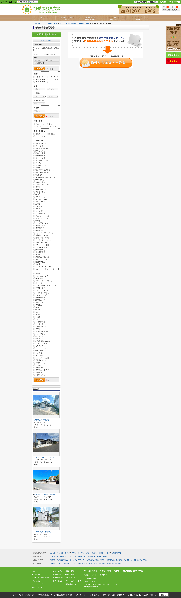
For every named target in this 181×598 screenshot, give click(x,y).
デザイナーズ (41, 156)
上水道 (38, 204)
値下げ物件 (40, 63)
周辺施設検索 (58, 578)
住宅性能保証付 (42, 173)
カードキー (40, 326)
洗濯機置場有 (41, 226)
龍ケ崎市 (81, 553)
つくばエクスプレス (77, 560)
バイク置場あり (42, 223)
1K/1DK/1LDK (54, 77)
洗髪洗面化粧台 (42, 257)
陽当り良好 (40, 151)
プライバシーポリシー (41, 578)
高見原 (52, 556)
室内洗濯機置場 (42, 331)
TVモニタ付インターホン (45, 285)
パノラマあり (40, 136)
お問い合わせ (58, 581)
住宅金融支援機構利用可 (45, 177)
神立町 (99, 556)
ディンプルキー (42, 290)
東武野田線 (128, 560)
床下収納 (39, 355)
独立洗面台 (40, 351)
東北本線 (143, 560)
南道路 (38, 317)
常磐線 (52, 560)
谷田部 (62, 556)
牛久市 (73, 553)
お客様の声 (57, 574)
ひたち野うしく (67, 563)
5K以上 (51, 82)
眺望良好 (39, 175)
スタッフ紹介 (58, 571)
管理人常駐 (40, 168)
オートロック (41, 283)
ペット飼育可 (41, 146)
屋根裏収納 (40, 360)
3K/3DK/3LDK (54, 79)
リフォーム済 (41, 158)
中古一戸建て (71, 574)
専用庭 (38, 194)
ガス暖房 (39, 353)
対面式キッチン (42, 238)
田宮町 (68, 556)
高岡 (74, 556)
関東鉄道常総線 (62, 560)
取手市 (67, 553)
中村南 (92, 556)
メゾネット (40, 192)
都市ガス (39, 339)
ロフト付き (40, 334)
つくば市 (60, 553)
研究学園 (102, 563)
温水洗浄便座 (41, 252)
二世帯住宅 (40, 324)
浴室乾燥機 (40, 250)
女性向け (39, 180)
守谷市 (88, 553)
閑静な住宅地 (41, 153)
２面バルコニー (42, 216)
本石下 (86, 556)
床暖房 (38, 264)
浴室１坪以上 (41, 262)
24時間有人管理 (42, 293)
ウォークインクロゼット (45, 267)
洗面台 (38, 255)
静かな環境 (40, 189)
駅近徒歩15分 (71, 584)
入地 (108, 563)
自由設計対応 (41, 322)
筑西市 (94, 553)
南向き (38, 312)
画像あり (38, 134)
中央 (105, 556)
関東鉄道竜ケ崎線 (92, 560)
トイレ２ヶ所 (41, 259)
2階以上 (39, 302)
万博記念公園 (116, 563)
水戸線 (102, 560)
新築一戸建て (71, 571)
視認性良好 (40, 375)
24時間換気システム (43, 341)
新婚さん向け (41, 182)
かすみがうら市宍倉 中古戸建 (44, 494)
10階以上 (39, 305)
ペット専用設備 (42, 148)
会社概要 (36, 574)
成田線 (136, 560)
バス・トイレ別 (42, 245)
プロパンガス (41, 201)
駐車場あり (40, 300)
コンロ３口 (40, 348)
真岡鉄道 (119, 560)
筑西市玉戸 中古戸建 (41, 420)
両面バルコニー (42, 218)
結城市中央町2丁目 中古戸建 (44, 457)
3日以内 (38, 126)
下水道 (38, 206)
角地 (38, 365)
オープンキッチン (42, 242)
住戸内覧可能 (41, 298)
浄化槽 (38, 209)
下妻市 (107, 553)
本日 (50, 124)
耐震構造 (39, 230)
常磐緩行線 (111, 560)
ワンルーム (39, 77)
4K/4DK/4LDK (40, 82)
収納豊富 (39, 278)
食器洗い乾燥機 (42, 235)
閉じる (163, 595)
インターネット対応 (43, 281)
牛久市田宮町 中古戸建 (42, 532)
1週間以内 (52, 126)
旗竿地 (38, 329)
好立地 (38, 187)
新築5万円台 (40, 367)
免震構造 (39, 228)
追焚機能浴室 (41, 247)
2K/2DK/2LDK (40, 79)
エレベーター (41, 214)
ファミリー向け (42, 185)
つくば (89, 563)
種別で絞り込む (46, 40)
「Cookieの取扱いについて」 (131, 595)
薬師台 (80, 556)
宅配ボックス (41, 288)
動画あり (52, 134)
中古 (53, 54)
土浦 (58, 563)
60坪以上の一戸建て (73, 581)
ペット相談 (40, 143)
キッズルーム (41, 163)
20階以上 (39, 307)
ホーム (35, 571)
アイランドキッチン (43, 240)
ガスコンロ (40, 346)
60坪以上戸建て (42, 370)
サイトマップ (38, 584)
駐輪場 (38, 221)
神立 (95, 563)
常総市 (101, 553)
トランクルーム (42, 358)
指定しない (40, 54)
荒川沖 (52, 563)
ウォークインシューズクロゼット (46, 270)
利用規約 (36, 581)
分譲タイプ (40, 165)
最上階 (38, 310)
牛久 (76, 563)
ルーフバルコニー (42, 199)
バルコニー (40, 197)
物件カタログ (38, 587)
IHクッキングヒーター (44, 233)
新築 (47, 54)
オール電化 (40, 211)
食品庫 (38, 273)
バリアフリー (41, 319)
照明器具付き (41, 343)
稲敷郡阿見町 (116, 553)
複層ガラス (40, 363)
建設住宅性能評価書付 (44, 170)
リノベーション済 (42, 160)
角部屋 (38, 314)
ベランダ (39, 336)
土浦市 (52, 553)
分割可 (38, 372)
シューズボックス (42, 276)
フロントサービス (42, 295)
